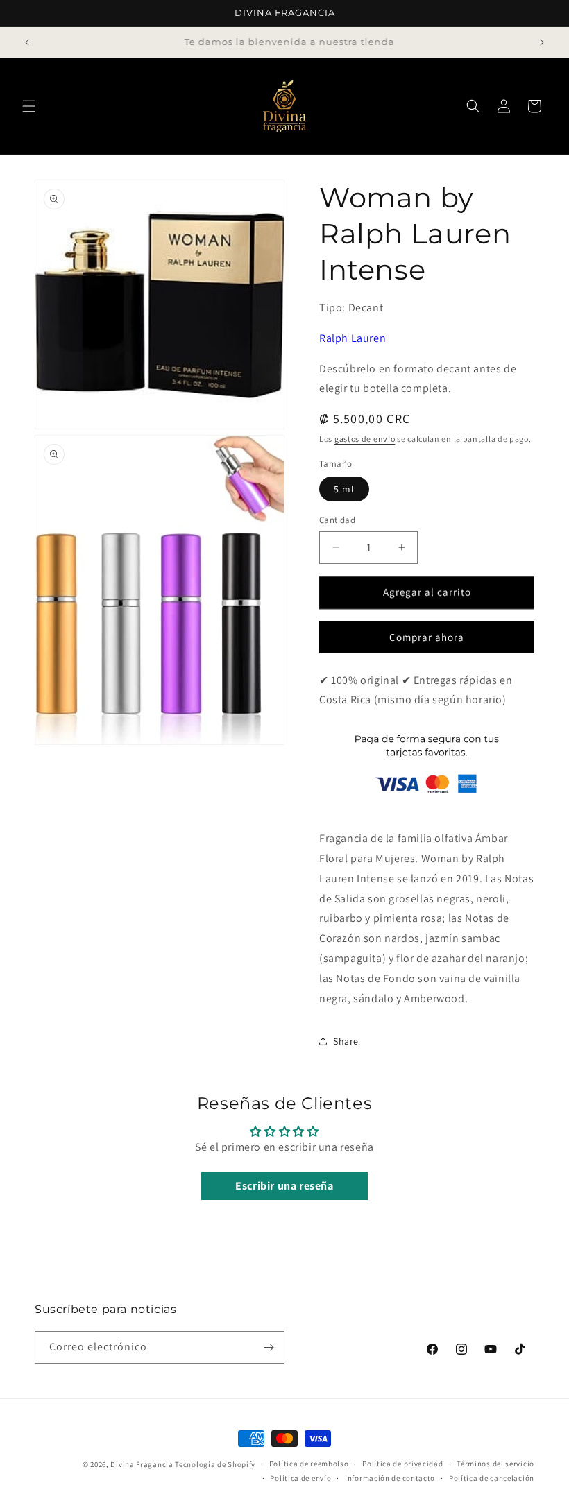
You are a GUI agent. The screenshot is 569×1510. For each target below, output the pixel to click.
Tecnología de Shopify (215, 1464)
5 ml (344, 489)
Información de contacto (390, 1478)
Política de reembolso (309, 1463)
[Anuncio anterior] (27, 42)
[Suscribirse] (268, 1347)
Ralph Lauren (352, 338)
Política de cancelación (491, 1478)
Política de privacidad (402, 1463)
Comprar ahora (426, 637)
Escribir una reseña (284, 1185)
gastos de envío (365, 439)
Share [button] (346, 1041)
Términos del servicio (495, 1463)
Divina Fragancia (141, 1464)
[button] (29, 106)
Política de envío (300, 1478)
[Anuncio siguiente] (542, 42)
